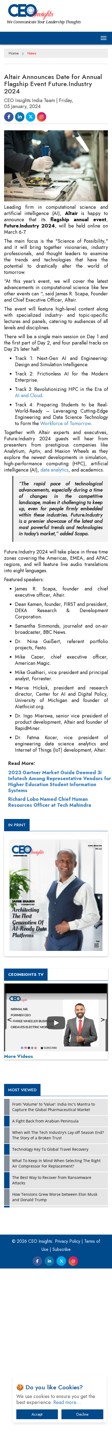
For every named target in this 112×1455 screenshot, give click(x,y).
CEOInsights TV (25, 975)
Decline (82, 1414)
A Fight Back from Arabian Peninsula (45, 1121)
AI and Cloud (28, 395)
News (31, 53)
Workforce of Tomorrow (65, 423)
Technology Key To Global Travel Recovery (50, 1149)
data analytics (55, 469)
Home (13, 53)
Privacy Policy (67, 1241)
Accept (37, 1414)
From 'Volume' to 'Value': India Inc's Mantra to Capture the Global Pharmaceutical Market (53, 1107)
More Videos (18, 1056)
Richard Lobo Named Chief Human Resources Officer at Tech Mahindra (49, 802)
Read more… (67, 1402)
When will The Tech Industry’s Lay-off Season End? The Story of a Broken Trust (58, 1135)
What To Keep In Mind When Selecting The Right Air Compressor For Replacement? (56, 1163)
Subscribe (61, 1249)
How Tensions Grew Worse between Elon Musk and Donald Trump (54, 1197)
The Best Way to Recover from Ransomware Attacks (51, 1180)
